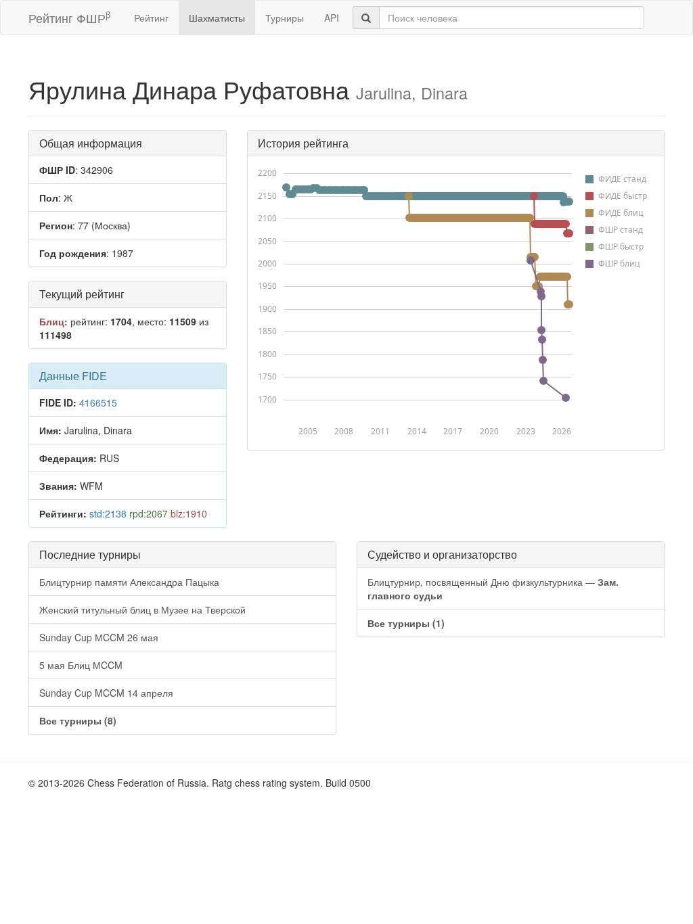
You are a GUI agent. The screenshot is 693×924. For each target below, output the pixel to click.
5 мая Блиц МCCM (80, 665)
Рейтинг (151, 17)
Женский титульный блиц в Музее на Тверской (142, 609)
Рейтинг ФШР (69, 17)
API (331, 17)
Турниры (284, 17)
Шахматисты (217, 17)
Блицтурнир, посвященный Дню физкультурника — (493, 588)
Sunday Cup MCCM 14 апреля (106, 692)
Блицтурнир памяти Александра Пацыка (129, 581)
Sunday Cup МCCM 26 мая (98, 637)
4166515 (98, 402)
